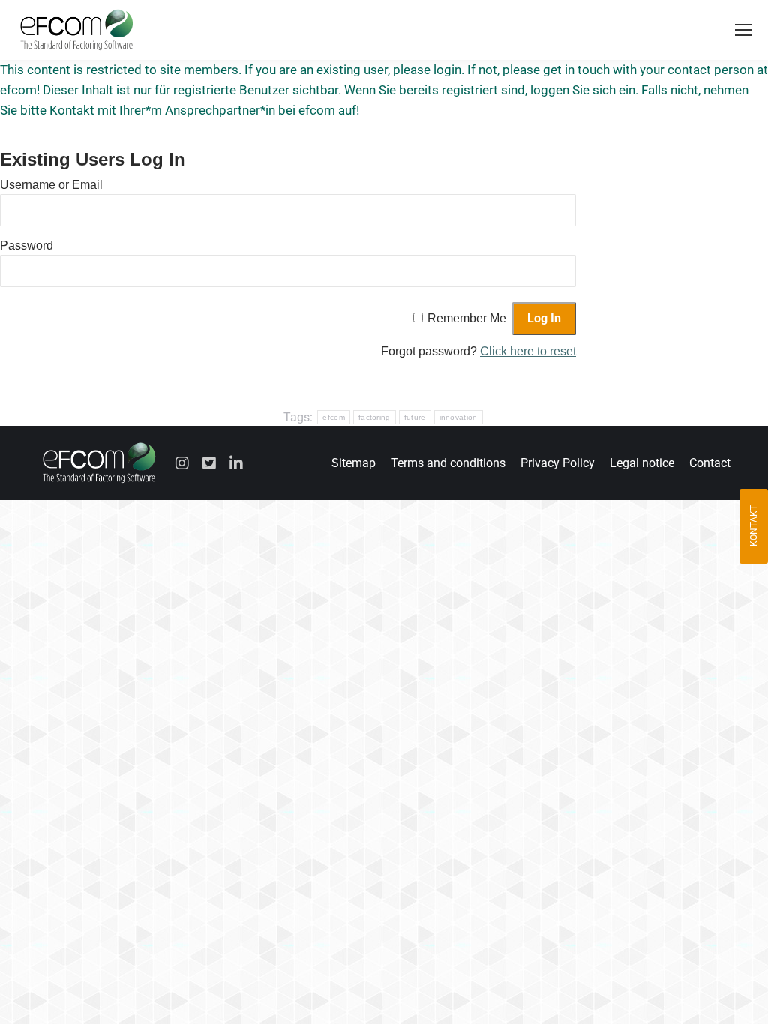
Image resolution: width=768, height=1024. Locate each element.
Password (26, 245)
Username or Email (51, 184)
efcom (333, 417)
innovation (459, 417)
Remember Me (467, 318)
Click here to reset (528, 351)
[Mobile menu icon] (743, 30)
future (415, 417)
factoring (374, 417)
